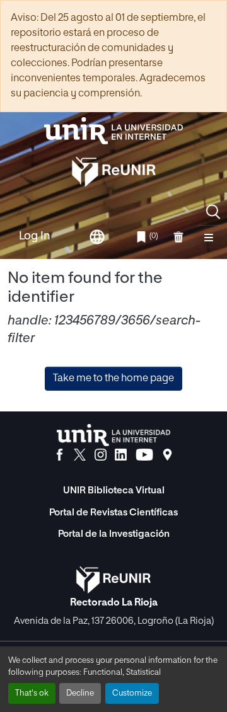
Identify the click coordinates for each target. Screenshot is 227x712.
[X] (80, 455)
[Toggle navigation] (209, 237)
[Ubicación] (167, 455)
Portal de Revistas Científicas (113, 512)
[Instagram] (101, 455)
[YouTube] (144, 455)
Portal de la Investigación (114, 534)
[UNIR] (113, 435)
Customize (132, 693)
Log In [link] (34, 236)
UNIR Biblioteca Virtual (114, 490)
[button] (213, 211)
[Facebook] (60, 455)
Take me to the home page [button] (113, 379)
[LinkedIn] (121, 455)
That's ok (32, 693)
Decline (80, 693)
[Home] (113, 130)
